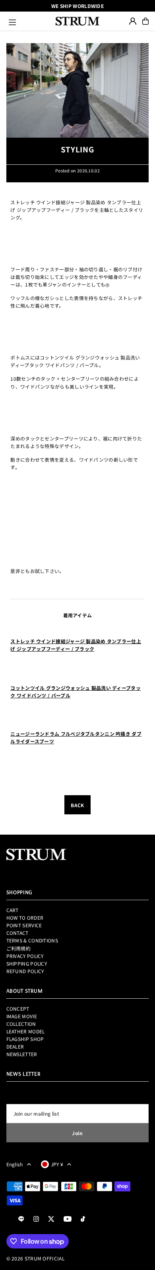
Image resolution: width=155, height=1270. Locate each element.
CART (12, 910)
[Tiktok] (83, 1219)
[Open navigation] (28, 21)
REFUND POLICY (25, 971)
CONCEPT (17, 1008)
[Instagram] (36, 1219)
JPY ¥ (57, 1164)
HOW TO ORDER (25, 917)
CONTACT (17, 932)
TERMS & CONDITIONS (32, 940)
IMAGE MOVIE (21, 1016)
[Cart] (145, 21)
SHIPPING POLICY (26, 963)
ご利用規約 (18, 948)
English (14, 1164)
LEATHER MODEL (25, 1031)
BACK (77, 805)
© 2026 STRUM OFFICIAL (35, 1258)
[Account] (132, 21)
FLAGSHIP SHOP (25, 1038)
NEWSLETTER (21, 1054)
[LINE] (21, 1219)
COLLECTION (21, 1023)
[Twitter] (51, 1219)
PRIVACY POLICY (25, 955)
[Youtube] (68, 1219)
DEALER (15, 1046)
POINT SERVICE (24, 925)
